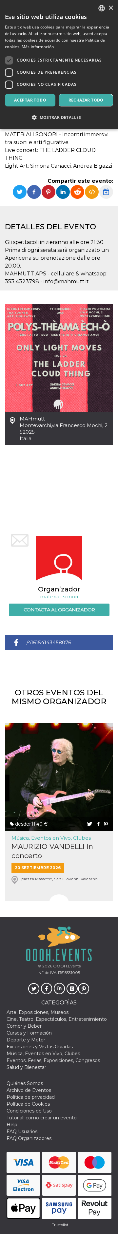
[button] (59, 117)
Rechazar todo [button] (86, 100)
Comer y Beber (24, 1026)
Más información (38, 46)
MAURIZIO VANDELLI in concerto (52, 850)
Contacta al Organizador (59, 610)
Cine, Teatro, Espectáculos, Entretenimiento (57, 1019)
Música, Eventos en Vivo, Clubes (51, 838)
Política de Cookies (28, 1104)
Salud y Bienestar (26, 1067)
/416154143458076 (49, 642)
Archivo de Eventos (29, 1090)
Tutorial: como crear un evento (42, 1118)
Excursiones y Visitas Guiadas (40, 1047)
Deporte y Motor (26, 1040)
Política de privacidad (31, 1097)
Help (12, 1125)
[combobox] (101, 8)
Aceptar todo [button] (30, 100)
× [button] (110, 8)
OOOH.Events (66, 965)
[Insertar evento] (92, 192)
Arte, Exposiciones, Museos (38, 1012)
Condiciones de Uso (29, 1111)
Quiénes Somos (25, 1083)
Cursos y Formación (29, 1033)
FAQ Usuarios (22, 1131)
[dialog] (59, 64)
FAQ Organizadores (29, 1138)
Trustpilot (60, 1225)
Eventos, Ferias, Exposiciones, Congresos (53, 1060)
